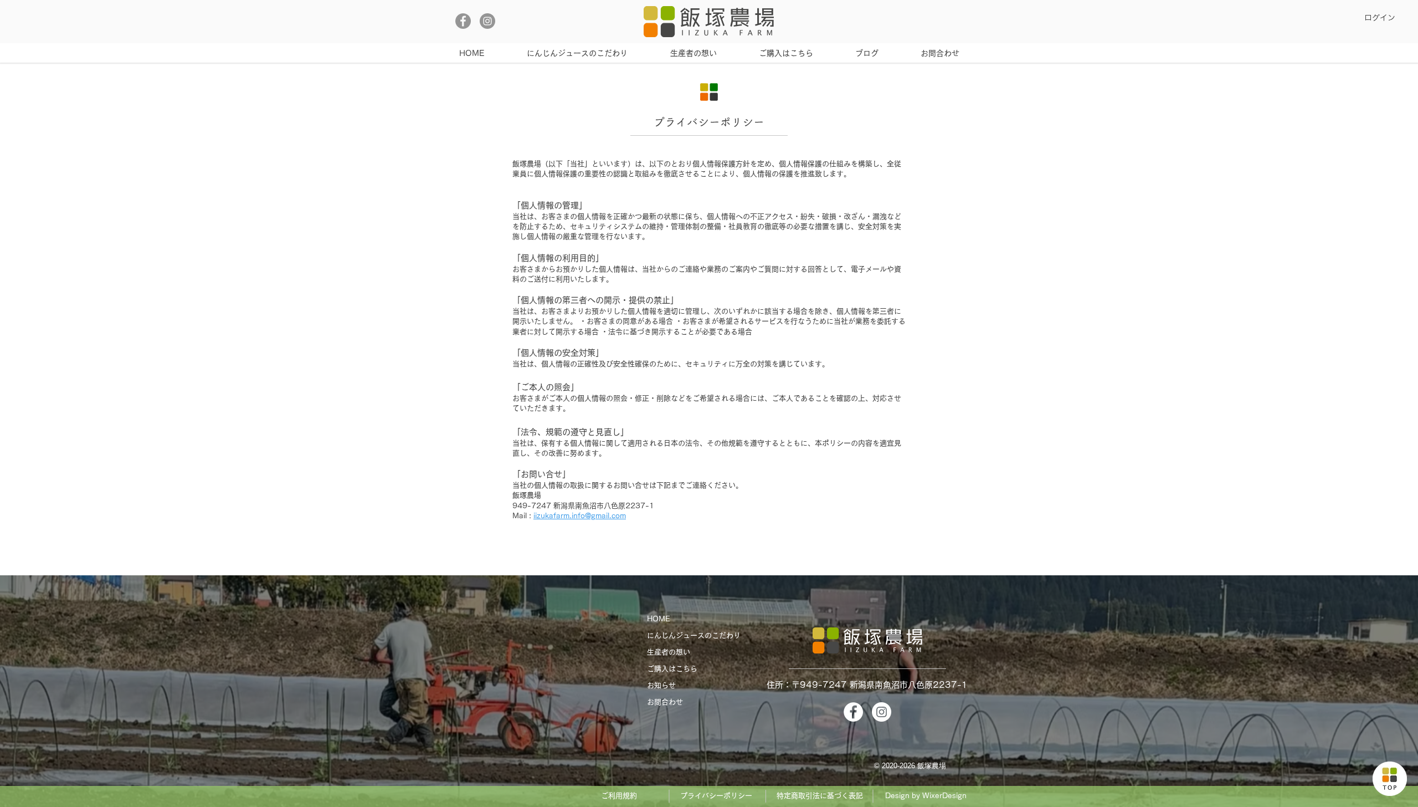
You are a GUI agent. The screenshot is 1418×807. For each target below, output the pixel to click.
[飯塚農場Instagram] (487, 21)
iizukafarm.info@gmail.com (579, 515)
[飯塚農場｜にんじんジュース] (1390, 779)
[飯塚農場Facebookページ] (463, 21)
